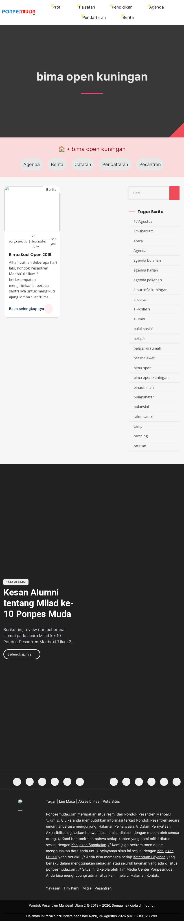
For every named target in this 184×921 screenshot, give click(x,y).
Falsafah (87, 7)
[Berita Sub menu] (136, 17)
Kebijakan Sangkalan (88, 844)
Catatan (82, 164)
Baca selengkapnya (26, 308)
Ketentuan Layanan (149, 857)
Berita (128, 17)
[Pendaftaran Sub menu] (108, 17)
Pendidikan (122, 7)
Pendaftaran (94, 17)
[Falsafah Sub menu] (97, 7)
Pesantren (150, 164)
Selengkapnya (19, 654)
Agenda (156, 7)
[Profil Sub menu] (65, 7)
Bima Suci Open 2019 (30, 254)
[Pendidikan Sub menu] (135, 7)
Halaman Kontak (144, 875)
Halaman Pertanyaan (116, 826)
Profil (57, 7)
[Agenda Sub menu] (166, 7)
